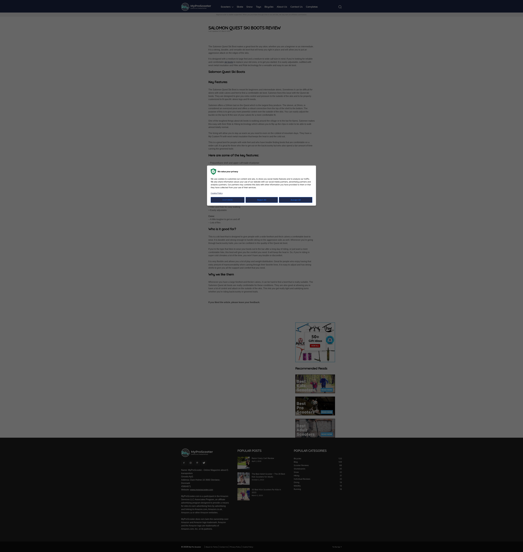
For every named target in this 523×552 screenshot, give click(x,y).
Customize (227, 200)
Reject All (261, 200)
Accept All (296, 200)
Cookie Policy (217, 193)
